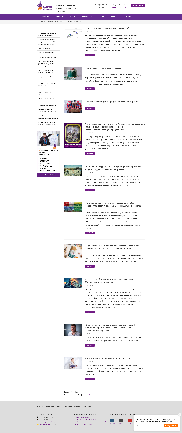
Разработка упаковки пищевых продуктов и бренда (48, 117)
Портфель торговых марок (47, 105)
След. (84, 395)
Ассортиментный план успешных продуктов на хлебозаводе (46, 64)
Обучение (67, 406)
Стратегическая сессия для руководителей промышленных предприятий (47, 85)
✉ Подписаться (170, 426)
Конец (91, 395)
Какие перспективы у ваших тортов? (103, 68)
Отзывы (76, 406)
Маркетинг (77, 22)
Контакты (85, 406)
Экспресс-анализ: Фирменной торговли (47, 78)
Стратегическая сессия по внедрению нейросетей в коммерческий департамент (47, 124)
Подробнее (90, 55)
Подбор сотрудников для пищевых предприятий (90, 422)
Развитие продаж (44, 48)
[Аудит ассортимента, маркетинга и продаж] (48, 154)
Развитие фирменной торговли (45, 93)
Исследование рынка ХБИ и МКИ (85, 419)
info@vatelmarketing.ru (120, 5)
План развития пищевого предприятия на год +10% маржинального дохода (46, 42)
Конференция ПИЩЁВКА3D (83, 424)
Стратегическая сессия (82, 417)
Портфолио (48, 406)
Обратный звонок (137, 5)
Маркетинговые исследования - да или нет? (107, 28)
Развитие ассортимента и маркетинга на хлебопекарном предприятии (47, 55)
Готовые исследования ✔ (46, 29)
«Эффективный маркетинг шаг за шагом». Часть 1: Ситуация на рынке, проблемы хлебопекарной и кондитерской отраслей (110, 328)
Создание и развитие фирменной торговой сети (47, 110)
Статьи (69, 22)
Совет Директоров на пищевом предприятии (45, 71)
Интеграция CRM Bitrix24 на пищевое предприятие (47, 34)
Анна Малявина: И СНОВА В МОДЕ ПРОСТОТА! (107, 358)
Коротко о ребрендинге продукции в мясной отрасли (111, 101)
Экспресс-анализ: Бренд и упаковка (46, 100)
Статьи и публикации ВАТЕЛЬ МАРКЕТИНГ (51, 22)
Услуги (58, 406)
